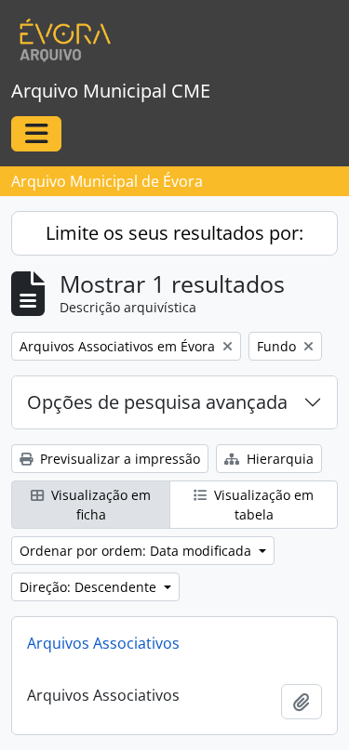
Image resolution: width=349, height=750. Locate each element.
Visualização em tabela (262, 504)
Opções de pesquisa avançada (157, 401)
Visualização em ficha (99, 504)
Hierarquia (278, 458)
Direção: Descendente (90, 587)
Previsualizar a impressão (118, 458)
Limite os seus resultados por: (174, 232)
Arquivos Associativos (103, 643)
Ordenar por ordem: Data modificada (137, 550)
